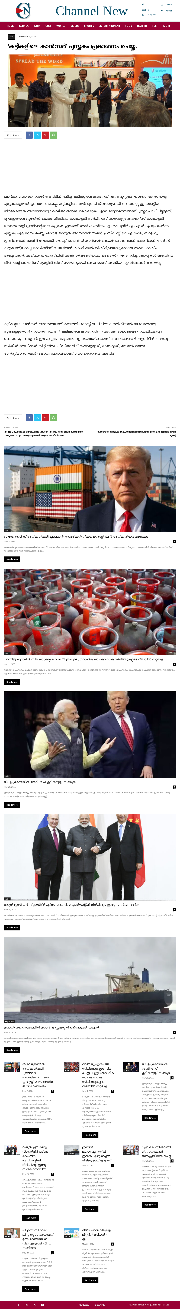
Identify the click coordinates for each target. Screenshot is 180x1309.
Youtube (169, 11)
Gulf (11, 37)
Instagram (151, 14)
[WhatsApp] (53, 135)
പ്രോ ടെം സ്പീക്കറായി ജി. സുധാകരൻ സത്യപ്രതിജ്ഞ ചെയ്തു (157, 1152)
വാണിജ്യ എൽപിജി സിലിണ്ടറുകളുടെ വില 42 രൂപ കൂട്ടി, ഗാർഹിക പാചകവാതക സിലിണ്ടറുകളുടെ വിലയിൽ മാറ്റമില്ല (83, 659)
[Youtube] (162, 10)
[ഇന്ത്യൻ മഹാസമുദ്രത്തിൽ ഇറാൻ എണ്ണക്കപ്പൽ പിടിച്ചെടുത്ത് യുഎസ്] (90, 980)
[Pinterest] (45, 135)
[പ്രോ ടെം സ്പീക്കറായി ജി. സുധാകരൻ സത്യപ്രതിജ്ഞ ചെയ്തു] (131, 1150)
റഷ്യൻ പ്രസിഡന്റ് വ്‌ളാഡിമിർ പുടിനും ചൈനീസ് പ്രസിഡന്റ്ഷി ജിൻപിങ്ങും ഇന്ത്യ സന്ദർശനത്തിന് (71, 905)
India (7, 530)
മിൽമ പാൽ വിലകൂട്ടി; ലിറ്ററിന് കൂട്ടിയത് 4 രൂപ (96, 1235)
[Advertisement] (90, 168)
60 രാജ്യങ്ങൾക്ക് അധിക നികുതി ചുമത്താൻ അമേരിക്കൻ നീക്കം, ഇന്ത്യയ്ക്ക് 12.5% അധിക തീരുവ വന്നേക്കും (76, 537)
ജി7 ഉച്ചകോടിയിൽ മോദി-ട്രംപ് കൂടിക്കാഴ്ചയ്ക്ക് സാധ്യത (40, 782)
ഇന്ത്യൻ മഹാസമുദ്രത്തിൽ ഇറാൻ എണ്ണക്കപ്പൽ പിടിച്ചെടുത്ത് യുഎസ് (51, 1028)
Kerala (127, 1153)
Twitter (169, 4)
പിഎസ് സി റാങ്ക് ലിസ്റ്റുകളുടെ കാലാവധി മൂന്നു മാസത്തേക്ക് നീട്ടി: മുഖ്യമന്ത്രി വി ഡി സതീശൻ (38, 1239)
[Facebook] (143, 4)
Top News (9, 1021)
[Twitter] (162, 4)
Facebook (145, 10)
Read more (12, 559)
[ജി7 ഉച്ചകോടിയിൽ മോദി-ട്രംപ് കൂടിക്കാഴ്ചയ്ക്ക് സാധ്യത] (90, 734)
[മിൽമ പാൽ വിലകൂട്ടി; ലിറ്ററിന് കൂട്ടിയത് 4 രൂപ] (71, 1233)
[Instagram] (143, 15)
